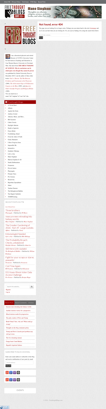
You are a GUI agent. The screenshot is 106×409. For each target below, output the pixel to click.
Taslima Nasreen (12, 188)
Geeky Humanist (13, 139)
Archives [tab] (31, 303)
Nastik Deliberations (14, 162)
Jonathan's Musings (13, 151)
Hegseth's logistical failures (14, 345)
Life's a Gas (11, 154)
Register (8, 290)
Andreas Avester (12, 114)
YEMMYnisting (12, 197)
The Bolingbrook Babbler (15, 191)
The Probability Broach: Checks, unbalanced (16, 241)
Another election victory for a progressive (18, 310)
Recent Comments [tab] (21, 303)
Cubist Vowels (12, 122)
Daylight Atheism (13, 125)
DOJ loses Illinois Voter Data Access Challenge (18, 273)
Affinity (10, 108)
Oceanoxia (11, 165)
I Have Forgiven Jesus (14, 142)
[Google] (11, 372)
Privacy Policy (16, 2)
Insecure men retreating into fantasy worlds (18, 217)
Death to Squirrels (13, 128)
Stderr (9, 185)
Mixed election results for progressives (17, 314)
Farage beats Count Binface (14, 341)
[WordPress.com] (18, 372)
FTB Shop (33, 2)
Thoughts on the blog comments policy (17, 328)
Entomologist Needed (15, 234)
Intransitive (11, 148)
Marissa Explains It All (14, 160)
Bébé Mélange (26, 236)
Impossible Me (12, 145)
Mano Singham (12, 157)
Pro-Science (11, 177)
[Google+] (7, 372)
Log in (8, 292)
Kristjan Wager (26, 277)
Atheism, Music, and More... (16, 117)
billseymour (25, 269)
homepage (93, 28)
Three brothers (12, 210)
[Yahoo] (14, 372)
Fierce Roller (12, 131)
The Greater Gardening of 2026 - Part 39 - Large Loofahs (19, 226)
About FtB (7, 2)
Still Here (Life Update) (16, 248)
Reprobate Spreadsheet (14, 182)
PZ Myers (24, 213)
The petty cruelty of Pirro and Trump (17, 318)
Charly (21, 230)
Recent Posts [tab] (9, 303)
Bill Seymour (12, 120)
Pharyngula (11, 171)
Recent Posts (41, 2)
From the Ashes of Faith (15, 137)
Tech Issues (25, 2)
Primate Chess (12, 174)
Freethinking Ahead (13, 134)
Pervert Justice (12, 168)
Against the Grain (13, 111)
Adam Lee (28, 245)
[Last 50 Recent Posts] (10, 207)
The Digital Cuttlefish (14, 194)
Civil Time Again (12, 266)
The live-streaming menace (14, 338)
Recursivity (11, 180)
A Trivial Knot (12, 105)
